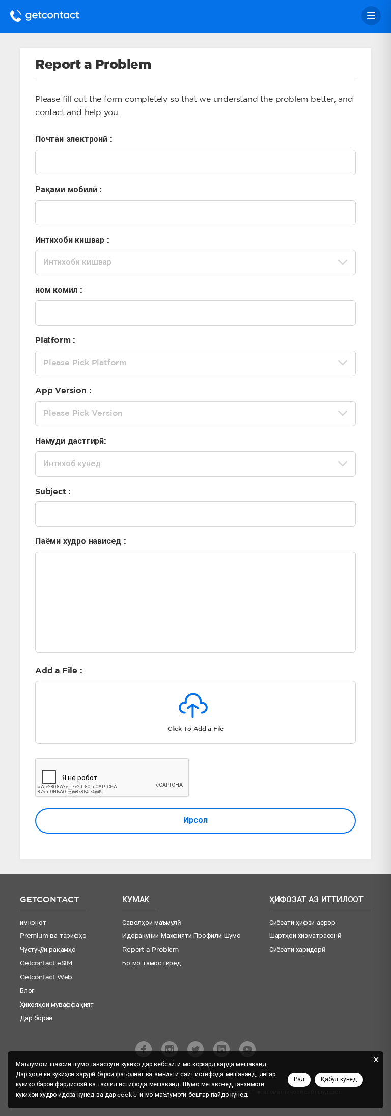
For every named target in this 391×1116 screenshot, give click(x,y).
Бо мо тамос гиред (151, 963)
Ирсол (195, 820)
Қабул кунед (339, 1079)
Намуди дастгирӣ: (70, 441)
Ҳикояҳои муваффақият (57, 1005)
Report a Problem (150, 950)
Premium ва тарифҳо (53, 936)
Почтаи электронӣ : (73, 140)
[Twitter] (195, 1049)
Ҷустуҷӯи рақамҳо (48, 950)
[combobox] (195, 262)
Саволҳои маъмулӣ (151, 923)
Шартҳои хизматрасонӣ (305, 936)
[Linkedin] (221, 1049)
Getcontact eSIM (46, 963)
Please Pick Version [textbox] (83, 413)
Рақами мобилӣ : (68, 190)
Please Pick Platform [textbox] (85, 363)
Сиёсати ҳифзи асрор (302, 923)
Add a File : (58, 671)
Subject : (53, 492)
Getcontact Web (46, 977)
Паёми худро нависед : (80, 542)
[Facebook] (143, 1049)
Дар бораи (36, 1018)
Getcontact (44, 16)
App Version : (63, 391)
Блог (27, 991)
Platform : (55, 341)
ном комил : (58, 290)
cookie (127, 1095)
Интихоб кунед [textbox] (71, 464)
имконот (33, 923)
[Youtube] (247, 1049)
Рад (299, 1079)
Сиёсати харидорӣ (297, 950)
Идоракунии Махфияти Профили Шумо (181, 936)
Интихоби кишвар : (72, 240)
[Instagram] (169, 1049)
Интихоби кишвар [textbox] (77, 262)
